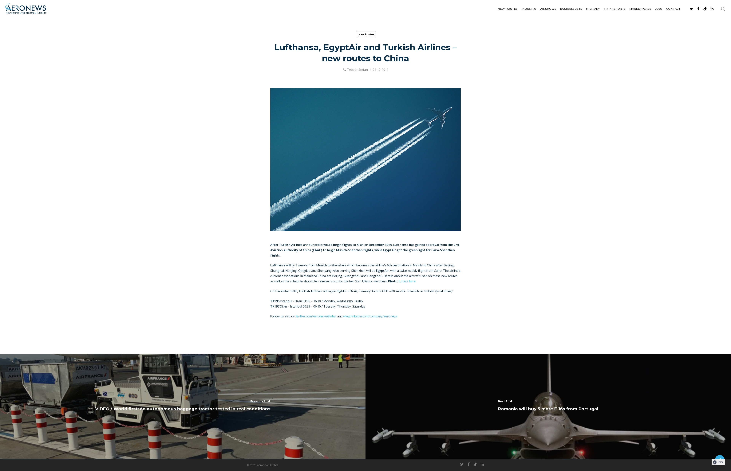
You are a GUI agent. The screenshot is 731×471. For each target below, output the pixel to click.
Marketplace (640, 8)
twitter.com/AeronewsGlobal (316, 316)
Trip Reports (615, 8)
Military (593, 8)
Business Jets (571, 8)
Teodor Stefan (357, 70)
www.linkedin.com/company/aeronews (370, 316)
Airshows (548, 8)
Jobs (658, 8)
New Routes (508, 8)
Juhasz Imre (407, 281)
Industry (528, 8)
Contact (673, 8)
